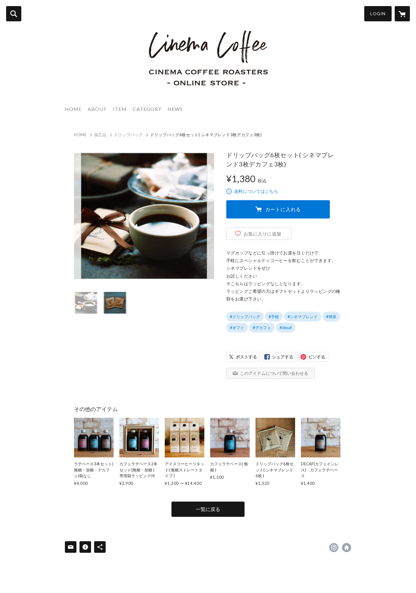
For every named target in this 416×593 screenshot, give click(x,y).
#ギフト (237, 327)
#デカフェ (262, 327)
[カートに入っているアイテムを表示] (402, 13)
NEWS (175, 109)
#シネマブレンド (302, 316)
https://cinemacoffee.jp (346, 547)
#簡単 (331, 316)
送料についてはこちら (256, 191)
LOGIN (378, 13)
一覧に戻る (208, 509)
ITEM (120, 109)
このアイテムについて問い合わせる (274, 373)
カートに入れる (283, 209)
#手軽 (274, 316)
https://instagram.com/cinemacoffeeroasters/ (333, 547)
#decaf (286, 327)
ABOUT (97, 109)
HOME (73, 109)
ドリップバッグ (128, 134)
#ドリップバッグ (245, 316)
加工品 (100, 134)
